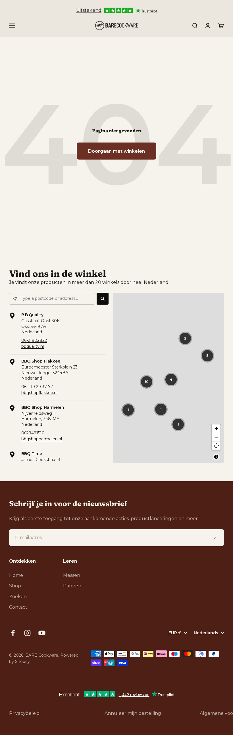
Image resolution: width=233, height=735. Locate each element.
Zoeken (18, 596)
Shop (15, 586)
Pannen (72, 586)
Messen (71, 575)
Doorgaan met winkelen (116, 151)
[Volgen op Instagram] (27, 633)
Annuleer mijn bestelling (133, 713)
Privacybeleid (24, 713)
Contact (18, 607)
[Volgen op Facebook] (13, 633)
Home (16, 575)
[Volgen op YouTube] (42, 633)
